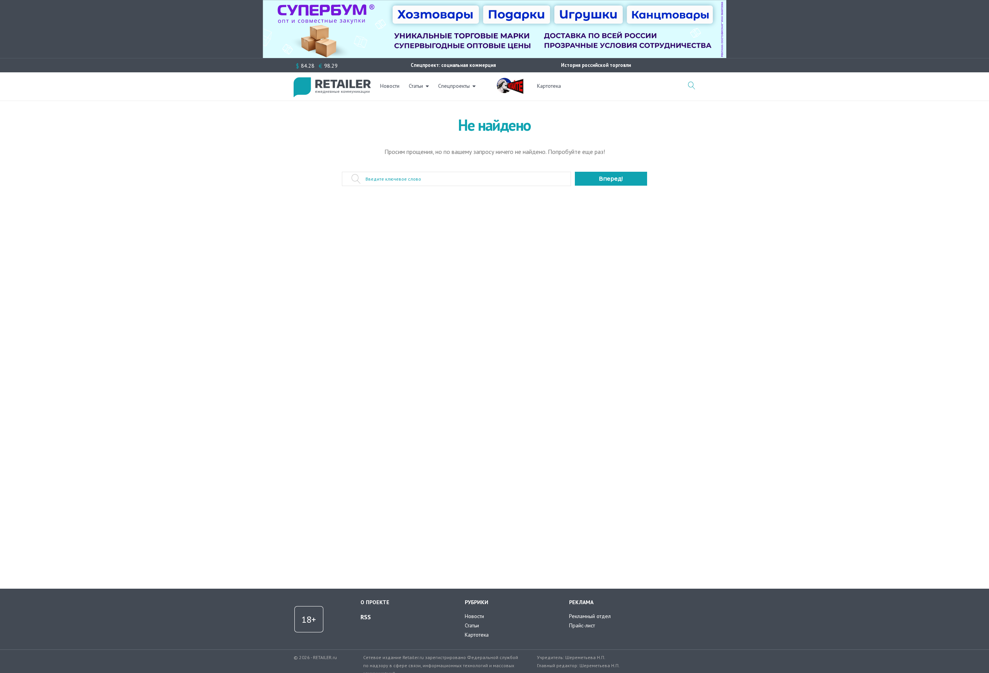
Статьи (416, 85)
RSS (365, 617)
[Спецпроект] (509, 81)
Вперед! (611, 178)
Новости (389, 85)
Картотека (549, 85)
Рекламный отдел (590, 616)
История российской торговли (596, 65)
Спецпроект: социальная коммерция (453, 65)
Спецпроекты (454, 85)
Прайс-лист (582, 625)
